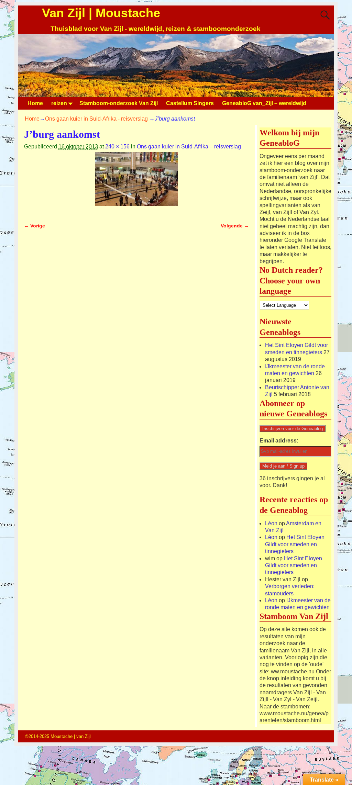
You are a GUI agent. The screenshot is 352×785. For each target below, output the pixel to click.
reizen (59, 103)
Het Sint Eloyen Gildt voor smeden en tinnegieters (294, 544)
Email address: (279, 441)
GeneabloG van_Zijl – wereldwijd (264, 103)
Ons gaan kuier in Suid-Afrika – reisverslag (189, 146)
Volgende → (235, 225)
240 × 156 (117, 146)
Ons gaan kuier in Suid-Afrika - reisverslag (96, 119)
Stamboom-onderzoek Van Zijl (118, 103)
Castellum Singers (190, 103)
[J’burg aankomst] (136, 183)
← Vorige (34, 225)
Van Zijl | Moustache (101, 13)
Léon (271, 523)
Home (35, 103)
